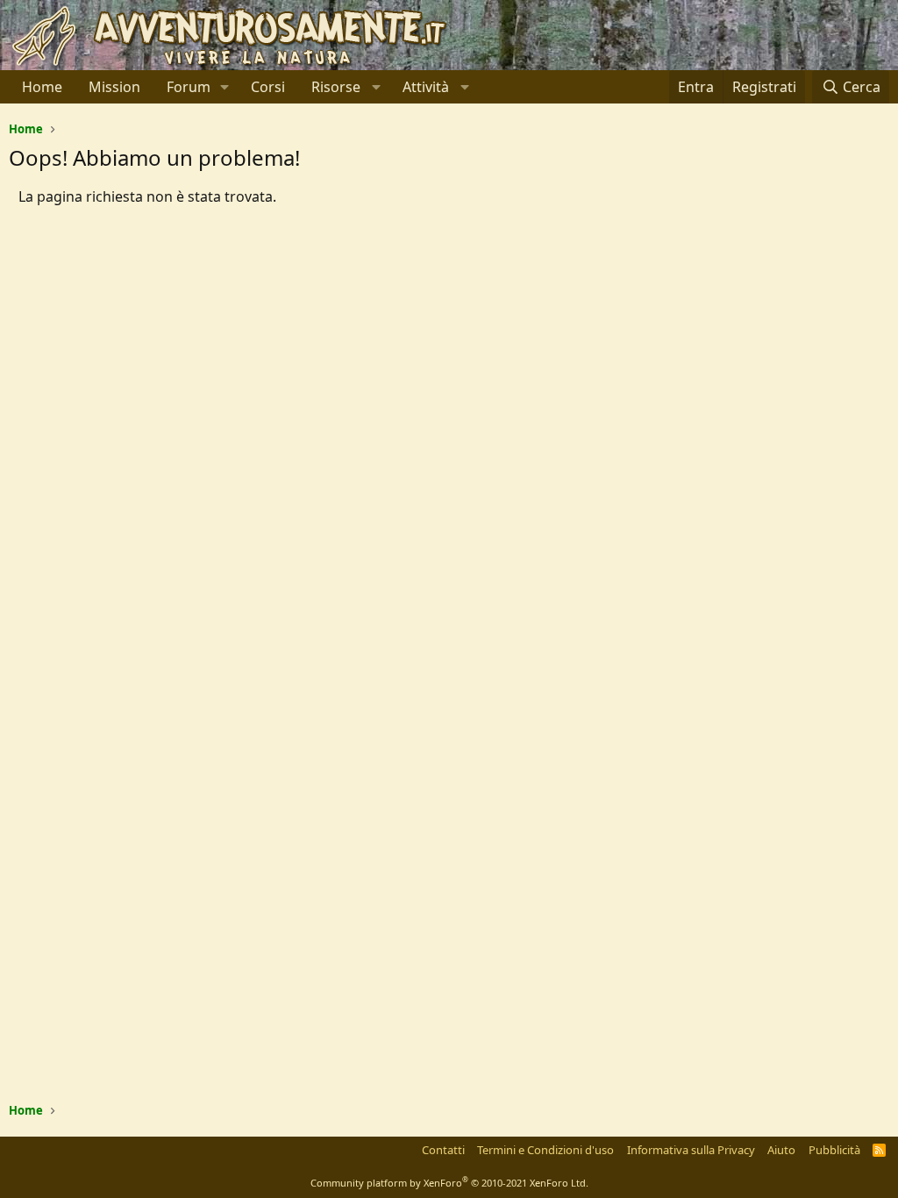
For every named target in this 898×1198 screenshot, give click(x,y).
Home (42, 86)
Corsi (268, 86)
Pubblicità (834, 1150)
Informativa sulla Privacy (691, 1150)
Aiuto (781, 1150)
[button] (225, 86)
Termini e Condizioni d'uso (545, 1150)
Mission (114, 86)
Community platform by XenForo (449, 1182)
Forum (188, 86)
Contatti (443, 1150)
